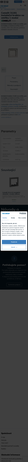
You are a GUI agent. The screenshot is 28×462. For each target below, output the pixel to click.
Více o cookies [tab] (22, 218)
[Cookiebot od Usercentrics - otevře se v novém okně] (19, 214)
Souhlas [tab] (4, 218)
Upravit (13, 247)
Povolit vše (14, 242)
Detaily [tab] (13, 218)
